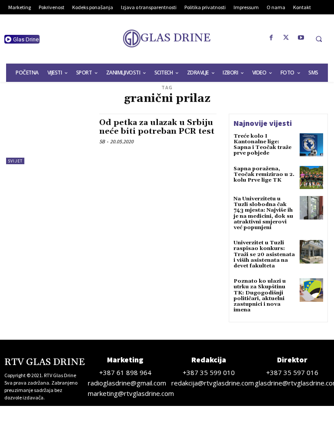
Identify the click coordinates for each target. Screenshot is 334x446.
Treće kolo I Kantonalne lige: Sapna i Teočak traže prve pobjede (262, 145)
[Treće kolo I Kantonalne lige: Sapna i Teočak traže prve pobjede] (311, 145)
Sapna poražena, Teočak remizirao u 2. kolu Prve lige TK (264, 174)
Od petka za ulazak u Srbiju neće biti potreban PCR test (156, 127)
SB (102, 141)
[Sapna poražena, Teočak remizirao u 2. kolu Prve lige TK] (311, 177)
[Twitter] (286, 38)
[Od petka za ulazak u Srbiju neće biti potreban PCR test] (48, 139)
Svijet (15, 161)
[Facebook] (271, 38)
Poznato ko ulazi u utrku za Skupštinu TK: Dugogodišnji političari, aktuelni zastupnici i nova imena (260, 295)
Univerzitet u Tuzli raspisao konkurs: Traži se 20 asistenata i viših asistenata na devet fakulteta (264, 254)
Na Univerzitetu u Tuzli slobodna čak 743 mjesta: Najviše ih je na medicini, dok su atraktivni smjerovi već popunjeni (263, 213)
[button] (319, 39)
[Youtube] (301, 38)
